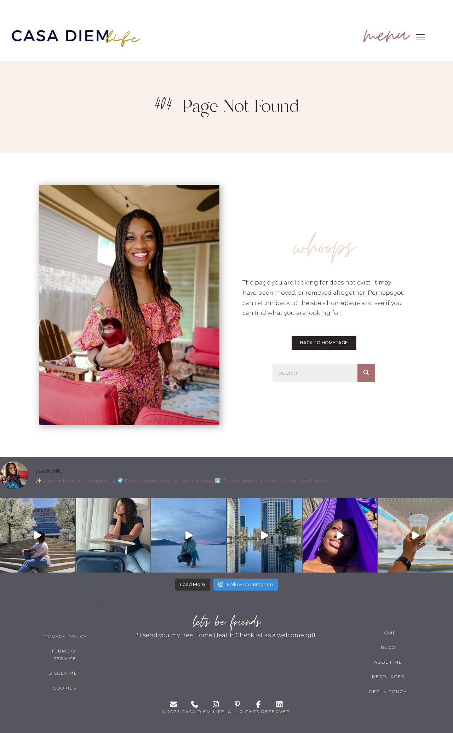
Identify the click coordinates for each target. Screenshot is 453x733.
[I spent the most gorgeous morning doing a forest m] (340, 535)
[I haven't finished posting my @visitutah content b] (113, 535)
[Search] (366, 373)
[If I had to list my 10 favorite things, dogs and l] (415, 535)
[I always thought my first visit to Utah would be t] (264, 535)
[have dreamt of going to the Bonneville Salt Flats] (188, 535)
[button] (392, 37)
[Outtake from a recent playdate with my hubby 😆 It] (37, 535)
